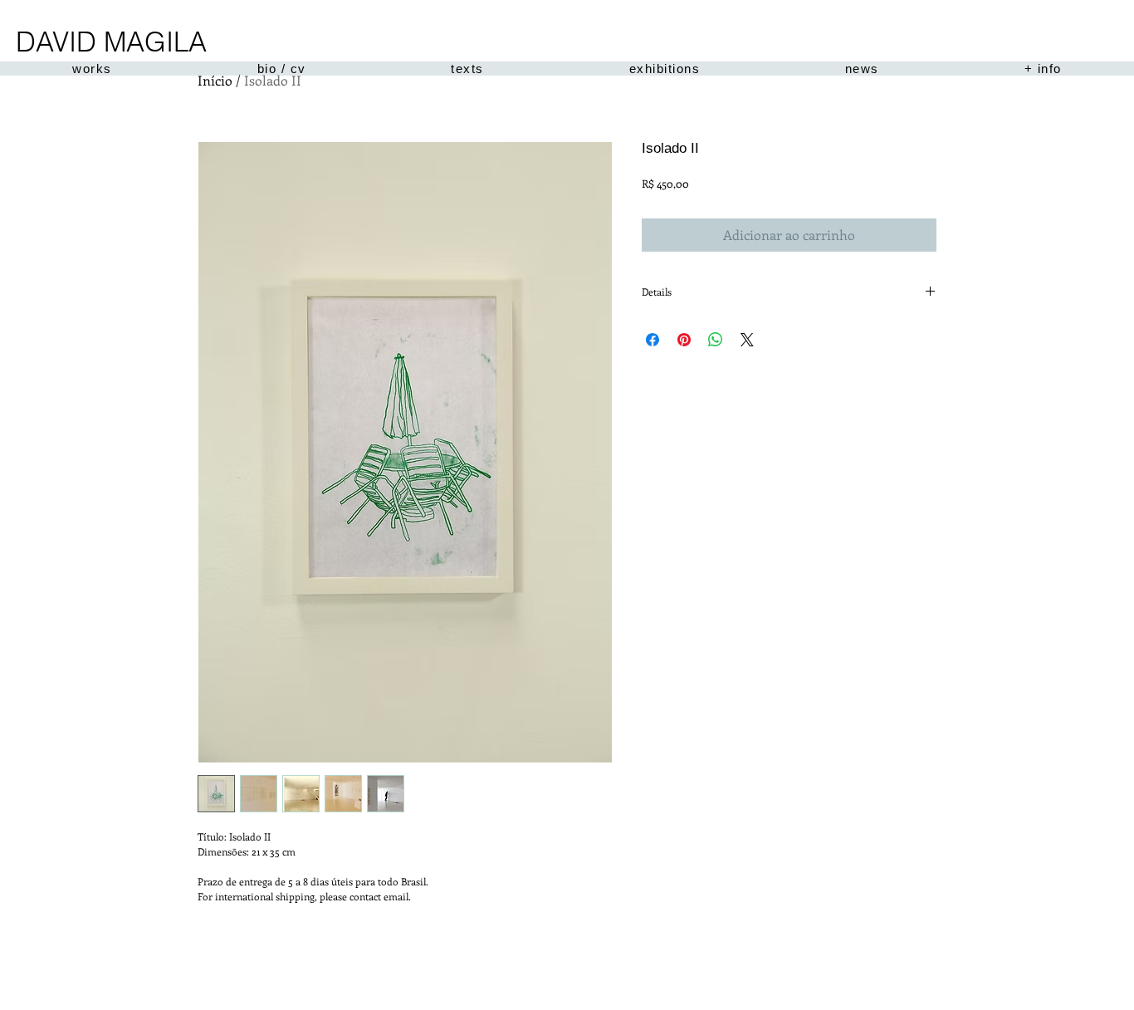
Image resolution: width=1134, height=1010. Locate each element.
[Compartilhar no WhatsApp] (716, 340)
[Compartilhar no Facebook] (652, 340)
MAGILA (155, 41)
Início (215, 80)
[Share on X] (747, 340)
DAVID (56, 41)
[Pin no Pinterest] (684, 340)
